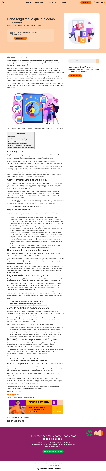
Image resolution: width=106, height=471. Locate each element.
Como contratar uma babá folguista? (17, 138)
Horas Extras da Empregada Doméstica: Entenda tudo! (26, 301)
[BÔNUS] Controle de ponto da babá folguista (19, 145)
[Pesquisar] (97, 61)
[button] (8, 421)
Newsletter (63, 2)
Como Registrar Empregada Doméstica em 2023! (26, 206)
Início (8, 57)
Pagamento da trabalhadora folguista (17, 141)
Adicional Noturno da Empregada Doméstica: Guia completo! (28, 305)
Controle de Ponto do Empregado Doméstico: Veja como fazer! (28, 359)
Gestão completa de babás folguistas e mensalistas (21, 147)
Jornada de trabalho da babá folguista (17, 143)
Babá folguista (11, 136)
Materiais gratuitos (39, 2)
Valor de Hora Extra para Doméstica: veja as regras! (25, 303)
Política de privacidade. (53, 465)
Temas (27, 2)
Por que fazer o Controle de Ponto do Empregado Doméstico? (28, 360)
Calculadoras (52, 2)
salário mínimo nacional (18, 285)
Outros (13, 57)
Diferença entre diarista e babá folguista (18, 140)
